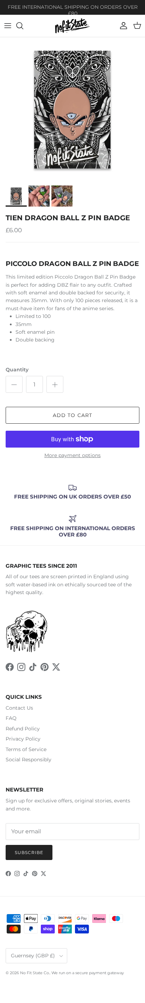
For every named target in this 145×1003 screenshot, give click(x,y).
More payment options (72, 455)
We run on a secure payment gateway (87, 972)
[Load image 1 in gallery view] (72, 109)
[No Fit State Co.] (72, 25)
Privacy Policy (23, 739)
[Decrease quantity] (14, 384)
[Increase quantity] (54, 384)
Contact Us (19, 708)
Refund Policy (23, 728)
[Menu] (7, 25)
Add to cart (72, 415)
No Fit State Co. (35, 972)
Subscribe (29, 852)
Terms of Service (26, 749)
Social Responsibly (28, 759)
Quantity (17, 369)
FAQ (11, 718)
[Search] (23, 25)
